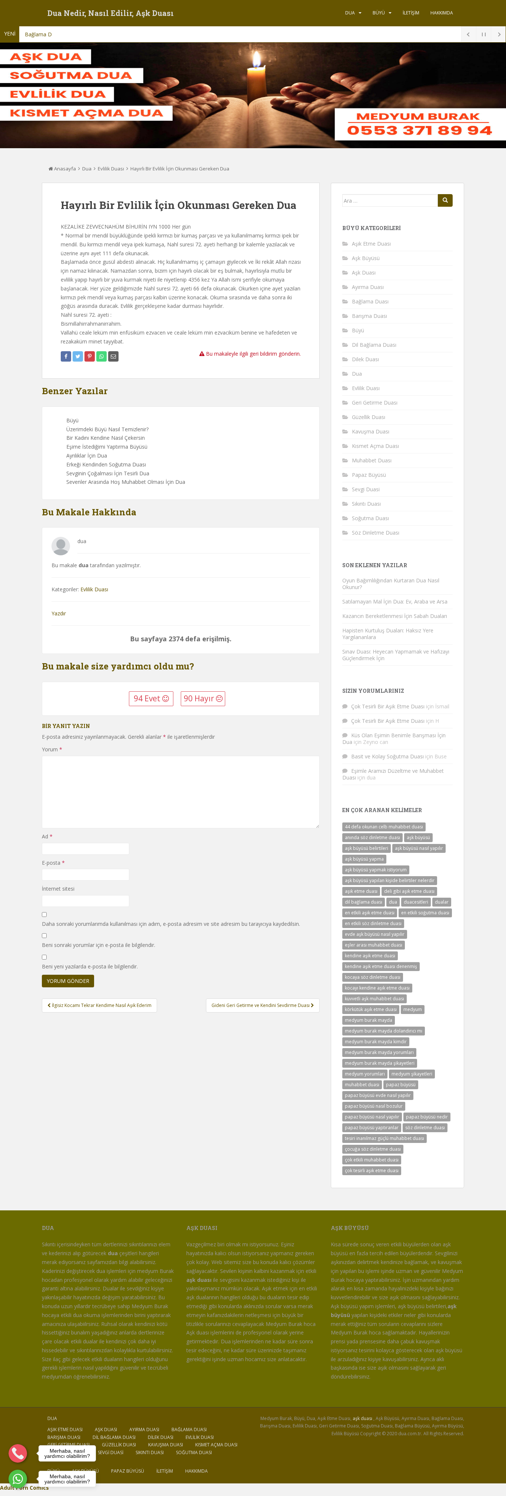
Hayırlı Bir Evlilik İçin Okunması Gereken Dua (179, 168)
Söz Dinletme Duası (375, 532)
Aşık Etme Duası (371, 243)
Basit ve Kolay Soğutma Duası (387, 756)
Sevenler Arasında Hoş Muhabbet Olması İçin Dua (125, 481)
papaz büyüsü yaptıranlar (372, 1127)
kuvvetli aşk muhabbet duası (374, 998)
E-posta (53, 862)
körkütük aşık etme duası (371, 1009)
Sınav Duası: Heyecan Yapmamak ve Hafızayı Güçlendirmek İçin (395, 655)
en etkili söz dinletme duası (373, 923)
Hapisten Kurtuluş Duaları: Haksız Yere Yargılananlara (387, 634)
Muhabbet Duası (372, 460)
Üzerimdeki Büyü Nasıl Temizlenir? (107, 429)
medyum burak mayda (368, 1020)
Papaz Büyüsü (369, 474)
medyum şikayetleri (412, 1074)
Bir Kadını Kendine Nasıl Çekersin (105, 437)
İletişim (411, 13)
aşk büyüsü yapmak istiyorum (376, 870)
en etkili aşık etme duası (370, 913)
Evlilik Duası (111, 168)
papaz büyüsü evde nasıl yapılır (378, 1095)
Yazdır (58, 613)
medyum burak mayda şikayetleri (380, 1063)
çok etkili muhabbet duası (372, 1160)
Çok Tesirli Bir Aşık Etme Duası (388, 706)
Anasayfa (64, 168)
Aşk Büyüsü (366, 258)
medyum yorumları (365, 1074)
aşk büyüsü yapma (364, 859)
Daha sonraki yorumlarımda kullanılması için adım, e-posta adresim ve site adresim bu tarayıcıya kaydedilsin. (171, 923)
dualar (442, 902)
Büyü (379, 13)
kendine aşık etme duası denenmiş (381, 966)
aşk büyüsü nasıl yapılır (419, 848)
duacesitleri (416, 902)
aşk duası (362, 1418)
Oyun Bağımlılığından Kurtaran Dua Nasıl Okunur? (390, 584)
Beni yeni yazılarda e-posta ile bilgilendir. (90, 966)
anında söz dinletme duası (372, 837)
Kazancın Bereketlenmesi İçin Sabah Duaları (394, 615)
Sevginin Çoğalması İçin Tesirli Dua (107, 473)
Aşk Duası (364, 272)
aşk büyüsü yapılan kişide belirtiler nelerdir (390, 880)
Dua (350, 13)
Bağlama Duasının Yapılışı (55, 34)
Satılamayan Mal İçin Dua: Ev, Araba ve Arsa (394, 601)
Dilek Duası (365, 359)
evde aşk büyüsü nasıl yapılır (375, 934)
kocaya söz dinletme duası (372, 977)
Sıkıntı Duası (366, 503)
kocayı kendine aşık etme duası (377, 988)
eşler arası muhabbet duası (373, 945)
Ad (47, 836)
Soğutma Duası (370, 518)
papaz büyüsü (401, 1084)
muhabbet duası (362, 1084)
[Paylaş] (66, 356)
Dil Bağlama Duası (374, 344)
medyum (412, 1009)
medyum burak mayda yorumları (379, 1052)
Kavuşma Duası (370, 431)
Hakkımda (441, 13)
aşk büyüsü (418, 837)
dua (393, 902)
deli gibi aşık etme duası (409, 891)
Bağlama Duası (370, 301)
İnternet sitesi (58, 888)
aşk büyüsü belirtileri (366, 848)
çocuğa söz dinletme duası (373, 1149)
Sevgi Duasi (366, 489)
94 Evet (148, 698)
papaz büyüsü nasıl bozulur (374, 1106)
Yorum (52, 749)
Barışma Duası (369, 315)
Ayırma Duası (368, 286)
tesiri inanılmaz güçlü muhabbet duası (384, 1138)
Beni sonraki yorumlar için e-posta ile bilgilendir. (98, 944)
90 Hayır (200, 698)
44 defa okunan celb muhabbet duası (384, 827)
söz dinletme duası (425, 1127)
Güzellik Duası (368, 416)
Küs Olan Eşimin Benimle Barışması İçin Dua (394, 738)
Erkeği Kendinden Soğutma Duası (106, 464)
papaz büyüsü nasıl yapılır (372, 1117)
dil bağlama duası (363, 902)
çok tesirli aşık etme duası (372, 1170)
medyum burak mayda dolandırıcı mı (383, 1031)
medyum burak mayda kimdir (376, 1041)
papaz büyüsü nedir (427, 1117)
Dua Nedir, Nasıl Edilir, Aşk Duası (110, 13)
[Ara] (445, 200)
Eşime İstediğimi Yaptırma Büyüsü (106, 446)
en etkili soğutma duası (425, 913)
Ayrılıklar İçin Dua (86, 455)
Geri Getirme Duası (374, 402)
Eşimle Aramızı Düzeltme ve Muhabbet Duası (393, 774)
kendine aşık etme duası (370, 956)
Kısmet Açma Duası (375, 445)
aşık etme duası (361, 891)
